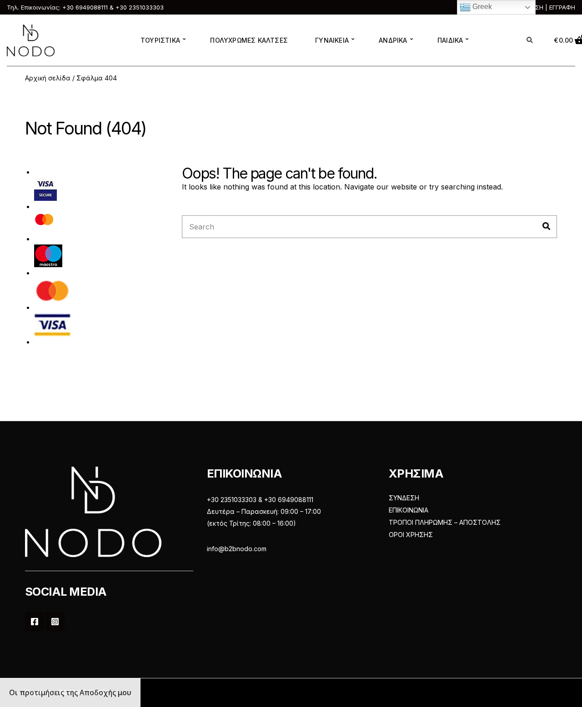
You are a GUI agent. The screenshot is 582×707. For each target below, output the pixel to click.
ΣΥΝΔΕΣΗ (404, 498)
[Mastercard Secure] (44, 222)
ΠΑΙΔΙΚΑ (450, 40)
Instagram (55, 621)
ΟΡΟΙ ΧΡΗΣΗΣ (411, 534)
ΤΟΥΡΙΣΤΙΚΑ (160, 40)
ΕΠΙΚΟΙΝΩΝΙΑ (408, 510)
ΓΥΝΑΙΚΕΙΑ (332, 40)
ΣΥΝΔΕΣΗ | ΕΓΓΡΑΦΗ (545, 7)
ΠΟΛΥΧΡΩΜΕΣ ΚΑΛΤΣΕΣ (249, 40)
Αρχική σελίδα (47, 78)
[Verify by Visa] (45, 189)
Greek (481, 6)
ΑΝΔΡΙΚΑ (393, 40)
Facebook (34, 621)
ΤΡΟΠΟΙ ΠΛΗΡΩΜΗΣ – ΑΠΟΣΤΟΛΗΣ (445, 522)
